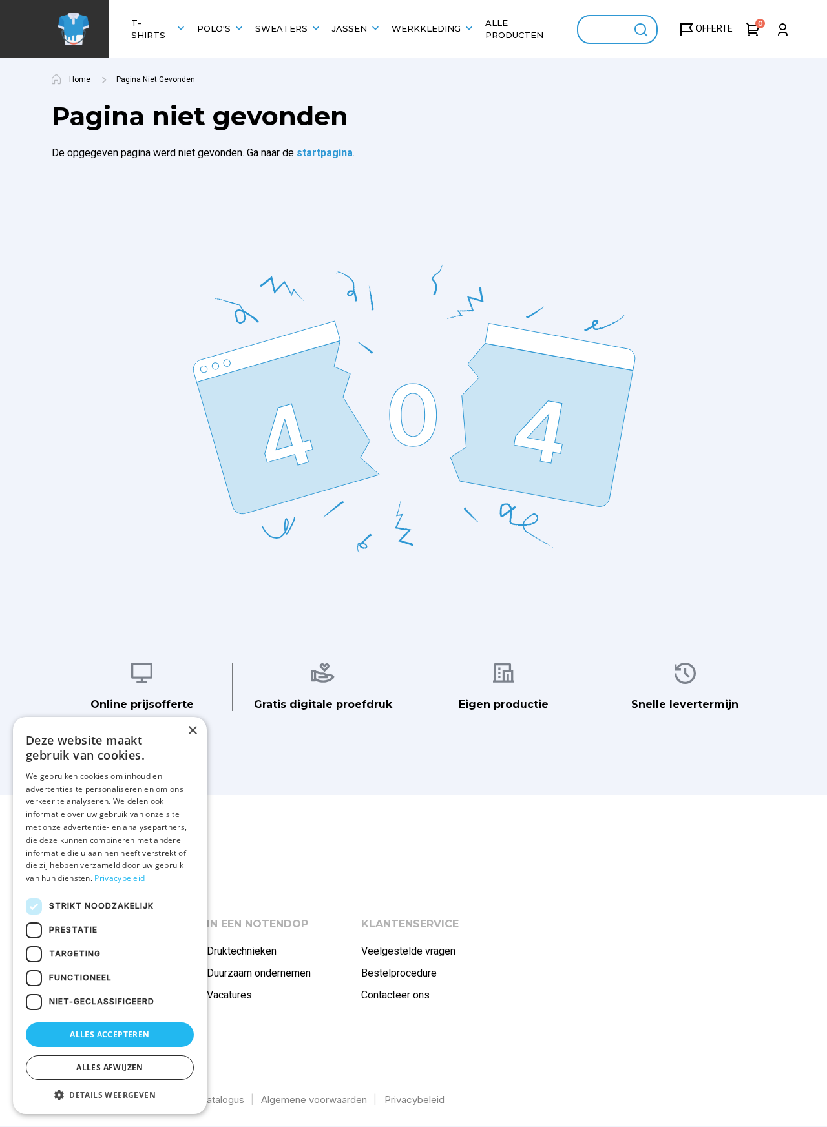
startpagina (325, 153)
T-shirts (148, 29)
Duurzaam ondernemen (259, 973)
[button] (110, 1094)
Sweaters (281, 28)
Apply (641, 29)
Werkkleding (426, 28)
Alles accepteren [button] (109, 1034)
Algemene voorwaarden (314, 1099)
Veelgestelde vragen (408, 951)
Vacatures (229, 995)
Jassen (349, 28)
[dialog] (110, 915)
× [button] (192, 731)
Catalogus (222, 1099)
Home (79, 79)
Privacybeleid (414, 1099)
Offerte (714, 28)
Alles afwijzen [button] (109, 1067)
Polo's (214, 28)
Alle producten (514, 29)
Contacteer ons (395, 995)
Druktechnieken (242, 951)
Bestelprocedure (399, 973)
